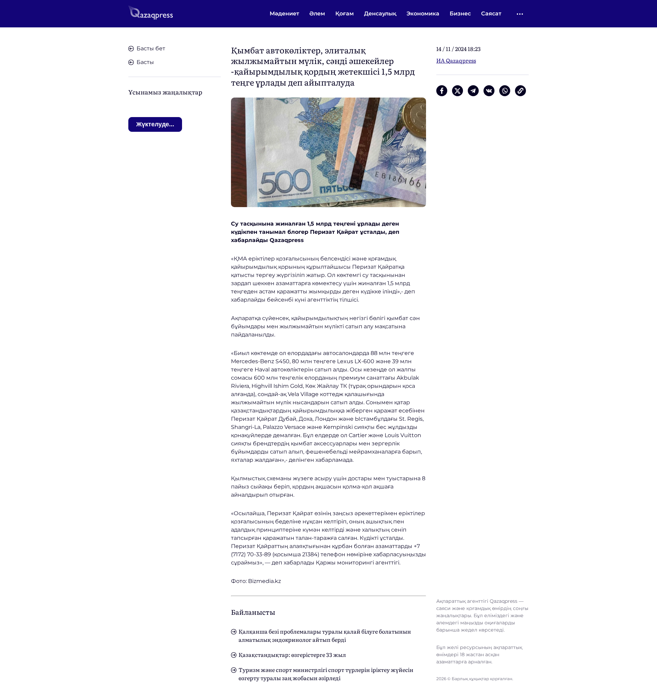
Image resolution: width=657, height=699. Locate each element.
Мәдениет (284, 13)
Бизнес (460, 13)
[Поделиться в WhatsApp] (504, 90)
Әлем (317, 13)
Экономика (423, 13)
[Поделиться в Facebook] (441, 90)
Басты (145, 62)
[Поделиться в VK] (489, 90)
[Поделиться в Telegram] (473, 90)
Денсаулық (380, 13)
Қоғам (344, 13)
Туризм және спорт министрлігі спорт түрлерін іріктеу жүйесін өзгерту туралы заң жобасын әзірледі (326, 673)
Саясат (491, 13)
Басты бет (151, 48)
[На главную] (150, 13)
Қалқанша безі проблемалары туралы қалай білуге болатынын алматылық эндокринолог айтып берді (325, 635)
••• (520, 13)
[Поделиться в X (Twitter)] (457, 90)
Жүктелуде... (155, 124)
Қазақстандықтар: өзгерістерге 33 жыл (292, 654)
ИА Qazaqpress (456, 60)
